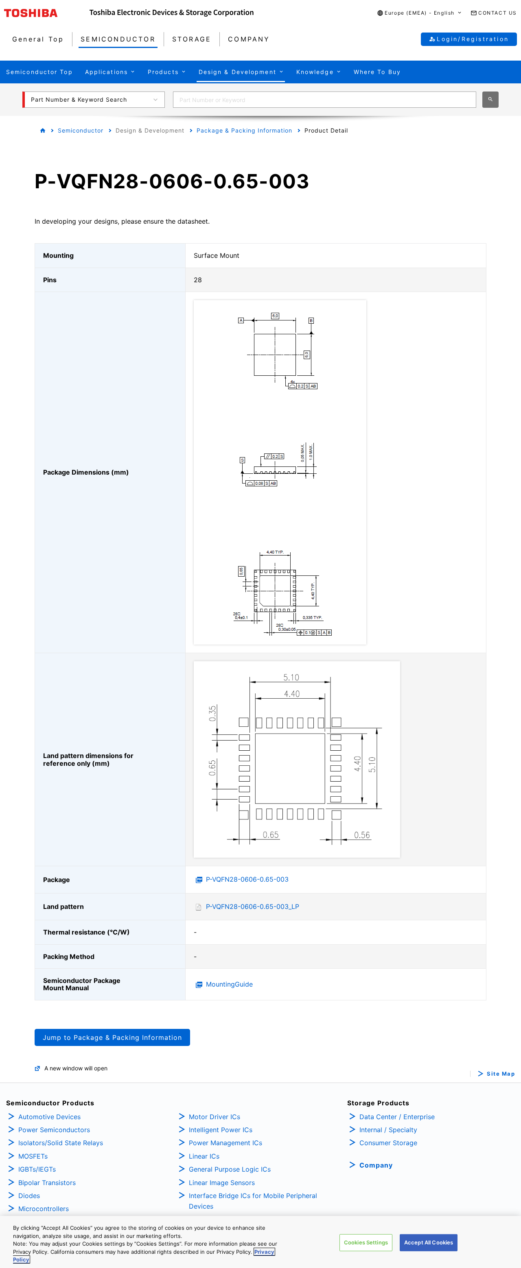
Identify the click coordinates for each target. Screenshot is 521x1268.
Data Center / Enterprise (397, 1117)
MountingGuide (229, 984)
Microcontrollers (43, 1209)
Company (376, 1165)
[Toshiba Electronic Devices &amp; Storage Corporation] (172, 13)
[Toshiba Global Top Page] (47, 13)
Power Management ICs (225, 1143)
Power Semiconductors (54, 1130)
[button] (419, 13)
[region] (260, 1242)
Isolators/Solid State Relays (60, 1143)
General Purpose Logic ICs (230, 1169)
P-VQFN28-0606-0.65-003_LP (252, 906)
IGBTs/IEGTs (37, 1169)
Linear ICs (204, 1156)
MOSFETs (33, 1156)
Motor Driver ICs (214, 1117)
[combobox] (324, 100)
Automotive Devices (49, 1117)
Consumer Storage (388, 1143)
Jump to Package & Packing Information (112, 1037)
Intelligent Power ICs (220, 1130)
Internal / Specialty (388, 1130)
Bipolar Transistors (47, 1183)
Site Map (501, 1074)
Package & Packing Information (244, 130)
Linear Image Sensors (222, 1183)
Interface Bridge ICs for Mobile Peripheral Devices (253, 1201)
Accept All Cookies (428, 1242)
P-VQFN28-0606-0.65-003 (247, 879)
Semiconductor (80, 130)
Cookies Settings (366, 1242)
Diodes (29, 1196)
